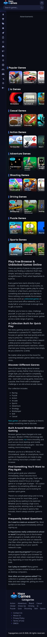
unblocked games (31, 299)
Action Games (18, 132)
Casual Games (18, 110)
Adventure (22, 603)
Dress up (22, 606)
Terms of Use (18, 621)
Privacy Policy (18, 618)
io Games (15, 89)
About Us (17, 615)
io (8, 51)
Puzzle (12, 608)
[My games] (42, 3)
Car (8, 74)
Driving (31, 606)
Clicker (13, 606)
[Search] (41, 7)
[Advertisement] (23, 41)
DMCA (15, 623)
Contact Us (17, 613)
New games (13, 421)
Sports (43, 608)
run (25, 439)
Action (12, 603)
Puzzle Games (18, 218)
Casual (39, 603)
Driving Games (18, 196)
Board (9, 37)
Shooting (28, 608)
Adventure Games (20, 153)
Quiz (20, 608)
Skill (36, 608)
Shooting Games (19, 175)
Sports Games (18, 239)
